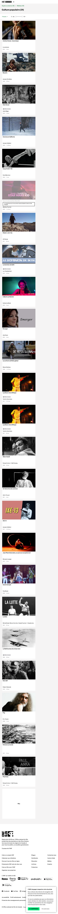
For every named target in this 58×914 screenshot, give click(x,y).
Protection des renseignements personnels (14, 900)
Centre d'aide (51, 858)
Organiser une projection (9, 870)
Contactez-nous (51, 855)
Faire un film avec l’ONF (8, 867)
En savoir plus (45, 909)
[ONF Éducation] (7, 2)
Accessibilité (5, 897)
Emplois (49, 864)
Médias (49, 861)
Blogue (33, 855)
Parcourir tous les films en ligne (10, 861)
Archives (33, 864)
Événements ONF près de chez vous (12, 864)
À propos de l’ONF (7, 848)
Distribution (34, 858)
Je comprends (33, 909)
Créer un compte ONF (8, 855)
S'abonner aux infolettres (9, 858)
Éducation (34, 861)
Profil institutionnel (15, 897)
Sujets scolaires (7, 6)
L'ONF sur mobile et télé (8, 875)
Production (34, 867)
